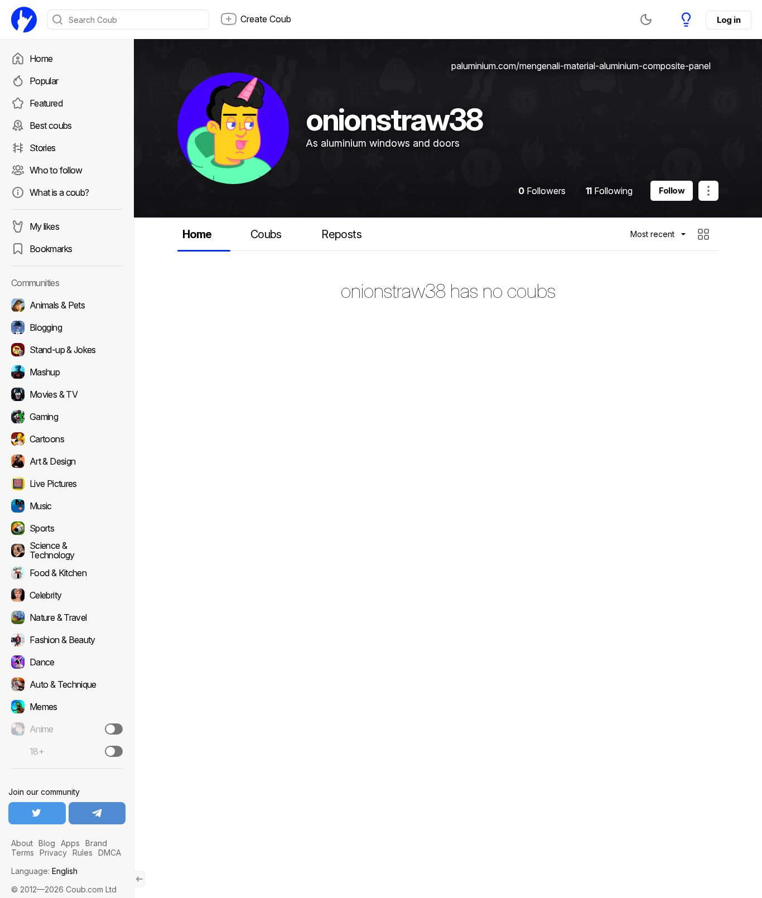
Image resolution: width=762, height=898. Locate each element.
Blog (46, 843)
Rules (83, 852)
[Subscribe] (114, 729)
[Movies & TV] (67, 394)
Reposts (341, 234)
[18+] (114, 751)
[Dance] (67, 662)
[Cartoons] (67, 439)
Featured (46, 103)
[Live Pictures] (67, 483)
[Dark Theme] (646, 19)
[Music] (67, 506)
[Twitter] (37, 813)
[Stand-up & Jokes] (67, 350)
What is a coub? (59, 192)
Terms (22, 852)
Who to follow (56, 170)
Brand (96, 843)
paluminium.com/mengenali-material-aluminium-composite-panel (581, 65)
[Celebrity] (67, 595)
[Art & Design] (67, 461)
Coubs (266, 234)
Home (41, 58)
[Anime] (67, 729)
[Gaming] (67, 416)
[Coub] (24, 19)
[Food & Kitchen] (67, 573)
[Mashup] (67, 372)
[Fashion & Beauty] (67, 640)
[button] (704, 234)
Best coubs (51, 125)
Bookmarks (51, 248)
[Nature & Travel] (67, 617)
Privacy (53, 852)
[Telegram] (97, 813)
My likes (44, 226)
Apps (70, 843)
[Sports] (67, 528)
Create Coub (265, 19)
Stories (43, 147)
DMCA (109, 852)
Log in (728, 20)
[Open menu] (708, 191)
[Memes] (67, 707)
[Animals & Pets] (67, 305)
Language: (44, 871)
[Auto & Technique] (67, 684)
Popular (44, 80)
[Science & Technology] (67, 550)
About (22, 843)
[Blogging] (67, 327)
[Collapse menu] (139, 879)
